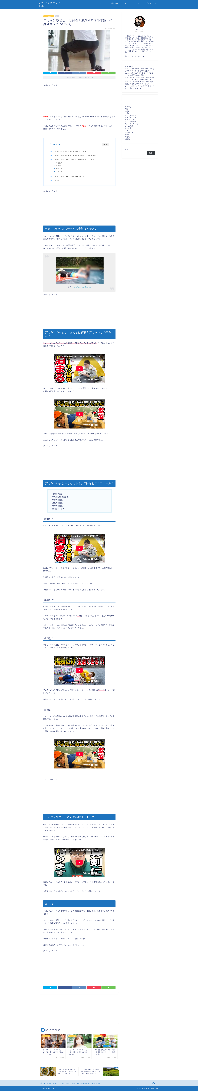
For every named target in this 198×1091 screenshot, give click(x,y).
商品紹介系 (129, 132)
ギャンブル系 (130, 119)
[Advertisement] (79, 100)
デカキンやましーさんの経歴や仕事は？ (69, 176)
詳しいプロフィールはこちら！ (136, 56)
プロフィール (151, 3)
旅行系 (127, 135)
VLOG (127, 111)
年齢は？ (59, 166)
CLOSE (106, 144)
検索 (126, 149)
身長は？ (59, 168)
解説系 (127, 139)
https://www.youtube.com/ (82, 287)
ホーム (102, 3)
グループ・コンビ (131, 124)
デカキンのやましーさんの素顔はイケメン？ (71, 151)
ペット (127, 130)
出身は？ (59, 171)
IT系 (126, 109)
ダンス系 (128, 128)
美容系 (127, 137)
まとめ (57, 181)
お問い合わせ (115, 3)
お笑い (127, 113)
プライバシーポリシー (133, 3)
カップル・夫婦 (130, 117)
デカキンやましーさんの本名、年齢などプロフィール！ (75, 159)
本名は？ (59, 163)
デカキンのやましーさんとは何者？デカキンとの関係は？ (76, 155)
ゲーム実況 (129, 126)
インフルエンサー (48, 16)
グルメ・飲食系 (130, 122)
